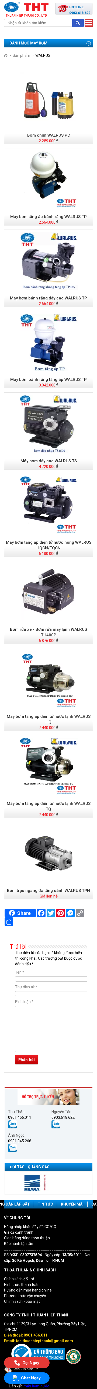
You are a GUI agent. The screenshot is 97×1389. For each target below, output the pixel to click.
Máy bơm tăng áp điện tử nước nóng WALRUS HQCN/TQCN (48, 545)
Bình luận (24, 1002)
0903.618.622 (63, 1117)
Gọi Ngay (31, 1362)
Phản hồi (26, 1059)
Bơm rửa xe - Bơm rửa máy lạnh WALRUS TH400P (48, 632)
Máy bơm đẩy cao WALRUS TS (48, 461)
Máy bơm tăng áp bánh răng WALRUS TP (48, 216)
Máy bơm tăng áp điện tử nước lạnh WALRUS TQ (49, 806)
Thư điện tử (26, 987)
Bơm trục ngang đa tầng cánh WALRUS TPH (48, 890)
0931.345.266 (19, 1141)
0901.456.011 (19, 1117)
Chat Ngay (31, 1378)
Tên (19, 972)
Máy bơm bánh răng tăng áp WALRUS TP (48, 379)
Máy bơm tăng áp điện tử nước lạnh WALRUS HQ (49, 719)
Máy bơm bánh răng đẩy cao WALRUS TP (48, 298)
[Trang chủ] (7, 55)
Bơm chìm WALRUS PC (48, 135)
